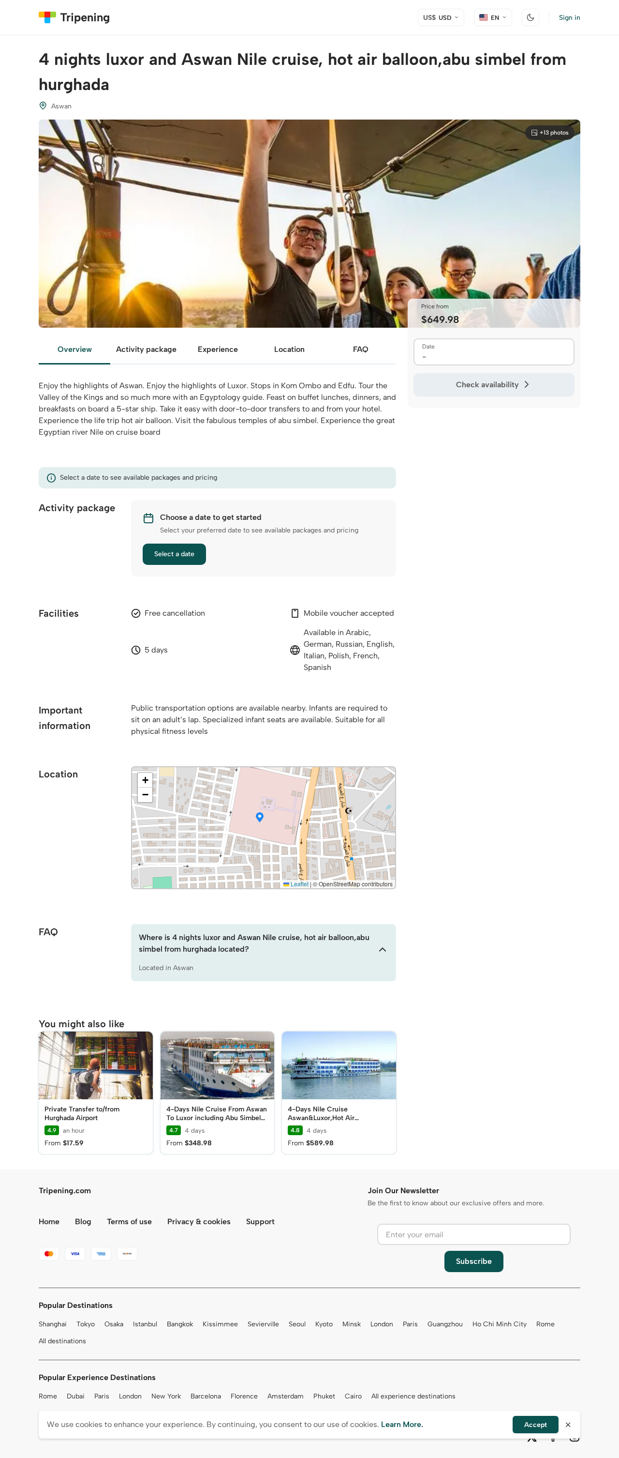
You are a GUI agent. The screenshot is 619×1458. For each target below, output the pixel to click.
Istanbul (145, 1324)
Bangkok (180, 1324)
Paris (410, 1324)
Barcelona (206, 1396)
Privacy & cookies (199, 1221)
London (381, 1324)
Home (49, 1221)
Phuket (324, 1396)
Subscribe (474, 1261)
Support (260, 1221)
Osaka (113, 1324)
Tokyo (85, 1324)
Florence (244, 1396)
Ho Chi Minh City (499, 1324)
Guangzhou (445, 1324)
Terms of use (129, 1221)
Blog (83, 1221)
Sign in (569, 18)
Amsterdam (285, 1396)
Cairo (353, 1396)
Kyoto (324, 1324)
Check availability (487, 384)
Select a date (174, 554)
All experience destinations (413, 1396)
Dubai (76, 1396)
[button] (260, 818)
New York (166, 1396)
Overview (75, 349)
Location (289, 349)
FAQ (360, 349)
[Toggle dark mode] (530, 17)
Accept (535, 1425)
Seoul (297, 1324)
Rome (545, 1324)
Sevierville (263, 1324)
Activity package (146, 349)
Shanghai (53, 1324)
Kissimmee (220, 1324)
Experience (218, 349)
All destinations (62, 1341)
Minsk (351, 1324)
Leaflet (299, 884)
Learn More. (402, 1424)
